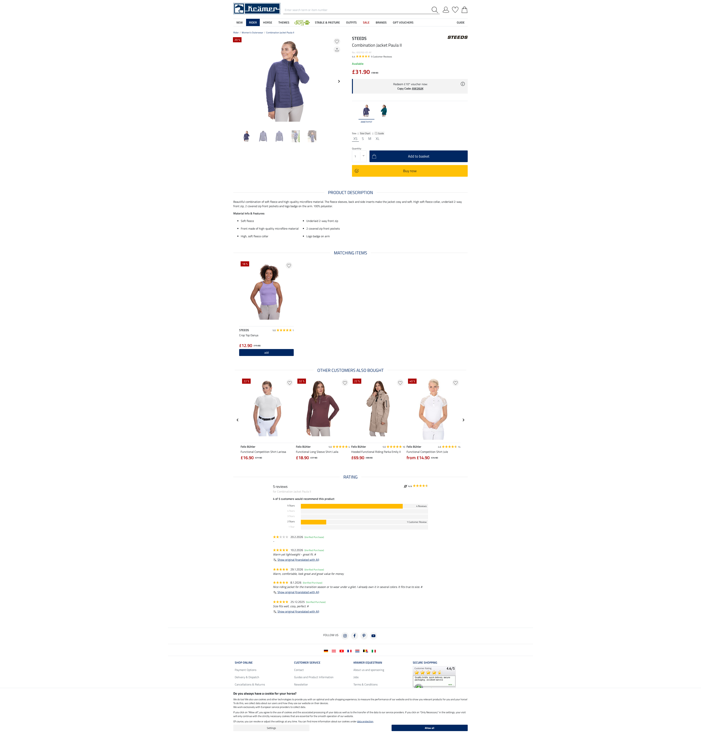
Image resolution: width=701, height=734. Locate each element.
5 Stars (291, 505)
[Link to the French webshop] (350, 650)
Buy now (410, 171)
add (266, 352)
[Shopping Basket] (464, 9)
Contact (299, 670)
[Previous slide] (236, 81)
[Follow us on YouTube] (373, 636)
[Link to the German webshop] (327, 650)
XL (378, 138)
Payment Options (245, 670)
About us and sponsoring (368, 670)
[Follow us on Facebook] (354, 636)
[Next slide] (339, 81)
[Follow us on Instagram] (345, 636)
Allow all (429, 728)
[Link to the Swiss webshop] (342, 650)
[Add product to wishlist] (337, 41)
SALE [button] (366, 22)
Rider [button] (253, 22)
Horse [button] (267, 22)
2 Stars (291, 521)
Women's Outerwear (252, 32)
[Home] (256, 8)
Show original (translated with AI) (298, 559)
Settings (271, 728)
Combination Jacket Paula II (280, 32)
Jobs (356, 677)
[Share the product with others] (337, 49)
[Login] (446, 9)
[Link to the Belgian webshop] (366, 650)
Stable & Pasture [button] (327, 22)
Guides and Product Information (314, 677)
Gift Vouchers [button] (403, 22)
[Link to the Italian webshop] (374, 650)
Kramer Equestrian (367, 662)
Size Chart (365, 133)
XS (355, 138)
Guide (381, 133)
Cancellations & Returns (250, 684)
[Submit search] (436, 10)
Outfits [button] (351, 22)
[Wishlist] (455, 9)
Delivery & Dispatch (247, 677)
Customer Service (307, 662)
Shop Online (244, 662)
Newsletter (301, 684)
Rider (236, 32)
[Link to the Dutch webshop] (358, 650)
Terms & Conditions (365, 684)
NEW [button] (239, 22)
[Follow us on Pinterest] (364, 636)
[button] (302, 22)
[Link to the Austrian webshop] (334, 650)
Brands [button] (381, 22)
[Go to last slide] (238, 420)
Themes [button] (283, 22)
